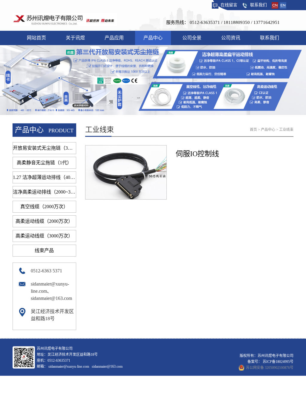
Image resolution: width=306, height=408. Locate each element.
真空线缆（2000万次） (44, 206)
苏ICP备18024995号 (278, 362)
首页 (253, 130)
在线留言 (229, 5)
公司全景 (191, 37)
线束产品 (44, 250)
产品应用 (114, 37)
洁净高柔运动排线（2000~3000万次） (44, 191)
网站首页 (36, 37)
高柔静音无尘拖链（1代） (44, 162)
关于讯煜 (75, 37)
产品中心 (153, 37)
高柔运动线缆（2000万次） (44, 221)
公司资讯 (230, 37)
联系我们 (258, 5)
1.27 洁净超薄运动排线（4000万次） (44, 177)
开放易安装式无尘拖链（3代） (44, 148)
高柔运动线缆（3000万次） (44, 235)
